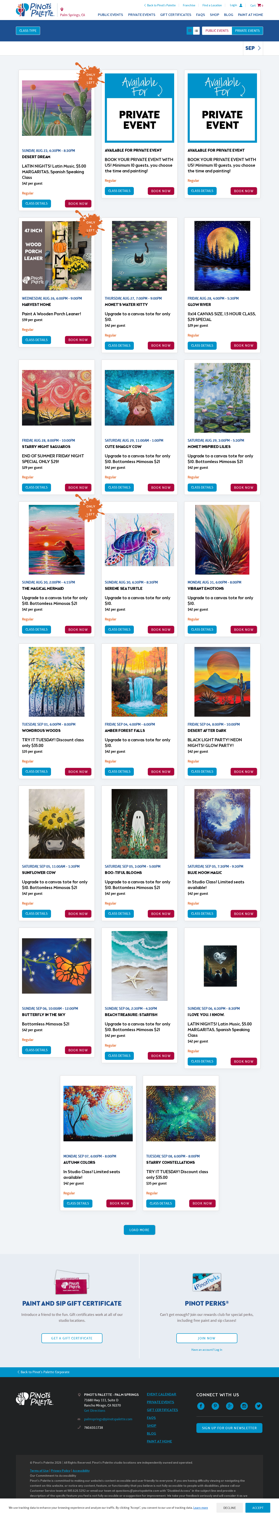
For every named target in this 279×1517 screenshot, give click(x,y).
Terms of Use (39, 1471)
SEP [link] (250, 48)
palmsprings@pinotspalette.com (108, 1419)
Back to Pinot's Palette (161, 5)
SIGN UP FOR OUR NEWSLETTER (229, 1428)
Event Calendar (161, 1394)
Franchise (189, 5)
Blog (228, 15)
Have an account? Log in (206, 1349)
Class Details (37, 203)
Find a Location (212, 5)
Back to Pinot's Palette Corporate (45, 1372)
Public (217, 31)
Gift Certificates (175, 15)
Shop (214, 15)
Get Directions (94, 1410)
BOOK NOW (78, 204)
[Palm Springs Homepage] (35, 10)
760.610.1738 (93, 1427)
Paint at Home (250, 15)
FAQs (200, 15)
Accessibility (81, 1471)
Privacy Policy (60, 1471)
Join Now (206, 1338)
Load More (139, 1230)
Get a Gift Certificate (72, 1338)
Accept (257, 1508)
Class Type (28, 31)
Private (247, 31)
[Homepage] (47, 1398)
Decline (229, 1508)
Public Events (110, 15)
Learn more (200, 1507)
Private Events (141, 15)
